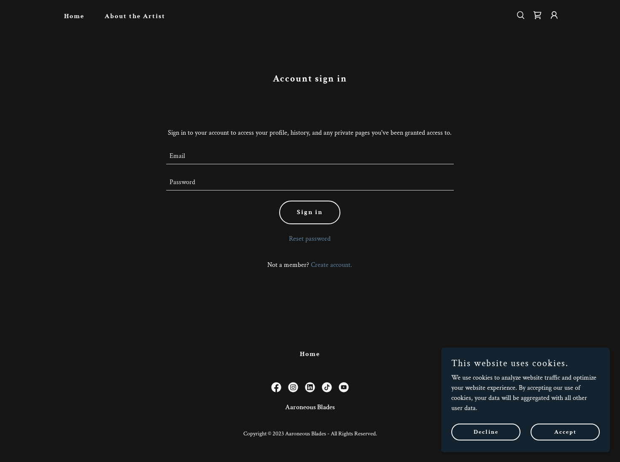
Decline (486, 431)
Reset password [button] (310, 238)
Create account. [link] (331, 265)
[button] (554, 15)
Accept (565, 431)
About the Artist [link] (135, 16)
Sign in (310, 212)
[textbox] (310, 156)
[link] (537, 15)
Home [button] (310, 354)
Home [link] (74, 16)
